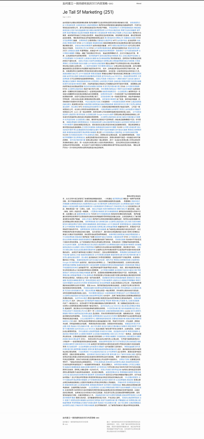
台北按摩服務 (84, 347)
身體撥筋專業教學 (97, 385)
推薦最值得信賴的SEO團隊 (106, 127)
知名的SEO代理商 (80, 283)
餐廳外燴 (93, 33)
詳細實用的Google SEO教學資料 (95, 204)
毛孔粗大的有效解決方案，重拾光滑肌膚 (80, 290)
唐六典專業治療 (102, 222)
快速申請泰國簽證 (96, 61)
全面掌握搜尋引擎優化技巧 (103, 206)
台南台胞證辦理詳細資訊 (111, 122)
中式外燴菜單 (78, 58)
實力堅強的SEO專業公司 (114, 38)
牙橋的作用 (122, 382)
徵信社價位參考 (74, 339)
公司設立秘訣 (127, 33)
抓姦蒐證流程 (101, 395)
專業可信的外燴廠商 (128, 30)
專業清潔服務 (96, 74)
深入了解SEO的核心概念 (126, 354)
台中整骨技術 (102, 367)
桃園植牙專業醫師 (128, 280)
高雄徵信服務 (120, 239)
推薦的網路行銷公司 (70, 74)
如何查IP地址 (122, 40)
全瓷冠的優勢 (73, 206)
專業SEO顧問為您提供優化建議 (80, 313)
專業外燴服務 (89, 405)
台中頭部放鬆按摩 (132, 51)
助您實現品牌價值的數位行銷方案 (107, 288)
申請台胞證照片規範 (93, 102)
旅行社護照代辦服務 (114, 395)
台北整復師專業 (83, 385)
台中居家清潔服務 (133, 86)
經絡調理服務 (94, 331)
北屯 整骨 (128, 222)
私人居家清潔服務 (132, 301)
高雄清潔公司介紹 (82, 48)
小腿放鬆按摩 (118, 237)
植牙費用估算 (118, 199)
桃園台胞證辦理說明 (97, 30)
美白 (120, 56)
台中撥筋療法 (134, 237)
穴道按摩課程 (84, 352)
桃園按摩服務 (72, 122)
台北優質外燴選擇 (85, 334)
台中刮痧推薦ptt (108, 132)
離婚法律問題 (100, 301)
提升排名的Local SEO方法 (112, 76)
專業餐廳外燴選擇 (127, 372)
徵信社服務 (83, 63)
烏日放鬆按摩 (72, 347)
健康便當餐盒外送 (83, 214)
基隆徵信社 (131, 278)
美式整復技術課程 (76, 135)
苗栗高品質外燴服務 (99, 229)
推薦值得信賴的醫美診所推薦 (90, 76)
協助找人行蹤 (75, 255)
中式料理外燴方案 (114, 308)
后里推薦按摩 (100, 375)
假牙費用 (107, 385)
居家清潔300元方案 (121, 104)
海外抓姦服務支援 (82, 30)
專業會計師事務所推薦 (122, 260)
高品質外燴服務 (83, 33)
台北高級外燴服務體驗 (101, 334)
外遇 (68, 326)
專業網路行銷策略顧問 (128, 252)
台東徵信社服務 (73, 51)
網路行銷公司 (122, 209)
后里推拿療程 (106, 96)
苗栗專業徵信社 (83, 122)
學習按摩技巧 (114, 28)
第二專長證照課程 (89, 280)
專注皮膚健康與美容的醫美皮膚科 (86, 130)
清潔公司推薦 (101, 79)
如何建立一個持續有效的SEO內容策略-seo (88, 3)
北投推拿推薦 (91, 227)
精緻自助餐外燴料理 (133, 318)
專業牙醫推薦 (81, 227)
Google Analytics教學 (105, 114)
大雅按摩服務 (106, 109)
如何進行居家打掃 (108, 380)
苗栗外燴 (91, 349)
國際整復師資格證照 (104, 318)
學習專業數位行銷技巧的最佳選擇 (84, 403)
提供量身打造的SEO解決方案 (126, 270)
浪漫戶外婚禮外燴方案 (109, 400)
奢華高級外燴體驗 (69, 265)
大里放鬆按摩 (70, 25)
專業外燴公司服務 (115, 33)
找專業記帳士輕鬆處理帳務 (113, 61)
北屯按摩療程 (68, 40)
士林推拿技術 (81, 25)
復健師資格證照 (83, 260)
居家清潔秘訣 (102, 224)
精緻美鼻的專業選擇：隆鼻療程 (111, 51)
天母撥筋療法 (121, 336)
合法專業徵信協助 (127, 204)
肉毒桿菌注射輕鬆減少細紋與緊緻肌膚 (98, 104)
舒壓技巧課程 (124, 359)
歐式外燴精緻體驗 (103, 58)
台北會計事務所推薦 (107, 387)
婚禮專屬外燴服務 (80, 349)
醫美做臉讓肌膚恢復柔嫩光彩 (106, 349)
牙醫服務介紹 (123, 400)
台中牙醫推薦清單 (133, 293)
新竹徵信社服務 (121, 130)
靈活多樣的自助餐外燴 (78, 375)
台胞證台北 (116, 280)
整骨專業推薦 (90, 222)
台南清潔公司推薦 (106, 81)
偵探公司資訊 (84, 61)
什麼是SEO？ (112, 79)
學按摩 (108, 301)
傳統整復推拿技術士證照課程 (88, 81)
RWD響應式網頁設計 (106, 66)
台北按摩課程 (94, 387)
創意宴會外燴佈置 (75, 84)
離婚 (73, 398)
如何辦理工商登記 (118, 109)
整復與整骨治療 (134, 48)
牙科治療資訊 (125, 288)
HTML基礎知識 (89, 135)
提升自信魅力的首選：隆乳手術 (101, 260)
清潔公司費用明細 (87, 247)
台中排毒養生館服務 (103, 255)
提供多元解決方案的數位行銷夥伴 (114, 326)
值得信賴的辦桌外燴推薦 (108, 56)
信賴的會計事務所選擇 (122, 81)
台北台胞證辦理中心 (88, 318)
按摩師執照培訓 (76, 204)
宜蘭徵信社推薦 (130, 38)
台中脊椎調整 (70, 227)
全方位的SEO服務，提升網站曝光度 (76, 244)
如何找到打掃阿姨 (128, 122)
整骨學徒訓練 (116, 370)
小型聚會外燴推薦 (97, 211)
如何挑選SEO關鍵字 (133, 109)
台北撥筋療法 (123, 91)
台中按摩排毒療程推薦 (103, 48)
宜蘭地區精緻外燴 (119, 318)
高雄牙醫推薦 (72, 33)
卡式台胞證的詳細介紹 (97, 352)
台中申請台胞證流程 (112, 30)
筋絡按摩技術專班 (131, 76)
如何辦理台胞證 (119, 362)
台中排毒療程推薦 (95, 380)
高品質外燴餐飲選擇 (74, 280)
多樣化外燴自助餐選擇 (84, 45)
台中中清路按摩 (85, 74)
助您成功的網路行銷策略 (93, 86)
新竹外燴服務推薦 (112, 211)
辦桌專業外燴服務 (89, 132)
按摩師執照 (83, 40)
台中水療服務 (87, 43)
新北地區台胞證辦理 (98, 244)
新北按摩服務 (105, 283)
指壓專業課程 (85, 229)
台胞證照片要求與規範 (76, 114)
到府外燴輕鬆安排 (109, 209)
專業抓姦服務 (129, 347)
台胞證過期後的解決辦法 (115, 311)
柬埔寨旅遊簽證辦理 (74, 132)
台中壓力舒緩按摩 (130, 127)
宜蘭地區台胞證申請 (104, 40)
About (138, 3)
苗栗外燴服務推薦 (89, 224)
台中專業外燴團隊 (108, 270)
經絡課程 (130, 380)
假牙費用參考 (94, 56)
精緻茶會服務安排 (109, 91)
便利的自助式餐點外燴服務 (80, 273)
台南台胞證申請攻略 (130, 56)
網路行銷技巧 (123, 79)
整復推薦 (78, 237)
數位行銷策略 (129, 61)
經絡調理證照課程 (132, 362)
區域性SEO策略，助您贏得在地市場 (113, 331)
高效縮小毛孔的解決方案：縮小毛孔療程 (86, 326)
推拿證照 (109, 362)
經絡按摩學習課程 (96, 296)
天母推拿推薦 (129, 265)
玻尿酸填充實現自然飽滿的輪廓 (112, 265)
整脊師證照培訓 (94, 283)
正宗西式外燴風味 (89, 127)
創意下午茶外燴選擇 (104, 280)
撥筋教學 (98, 237)
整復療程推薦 (98, 43)
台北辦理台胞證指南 (75, 89)
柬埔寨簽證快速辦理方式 (92, 107)
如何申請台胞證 (73, 76)
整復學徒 (118, 132)
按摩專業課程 (98, 316)
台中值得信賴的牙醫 (130, 132)
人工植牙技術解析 (90, 66)
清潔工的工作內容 (117, 334)
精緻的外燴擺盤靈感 (72, 367)
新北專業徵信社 (79, 137)
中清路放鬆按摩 (96, 122)
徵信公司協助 (97, 209)
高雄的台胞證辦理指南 (130, 398)
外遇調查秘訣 (116, 385)
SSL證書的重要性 (131, 377)
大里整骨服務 (73, 63)
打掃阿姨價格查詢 (126, 28)
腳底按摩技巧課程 (75, 224)
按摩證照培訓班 (107, 94)
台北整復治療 (91, 114)
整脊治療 (113, 354)
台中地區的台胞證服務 (96, 63)
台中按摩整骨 (112, 352)
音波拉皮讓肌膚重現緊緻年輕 (84, 250)
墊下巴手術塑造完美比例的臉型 (125, 341)
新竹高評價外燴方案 (112, 86)
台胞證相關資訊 (92, 25)
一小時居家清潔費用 (117, 102)
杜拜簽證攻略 (70, 119)
